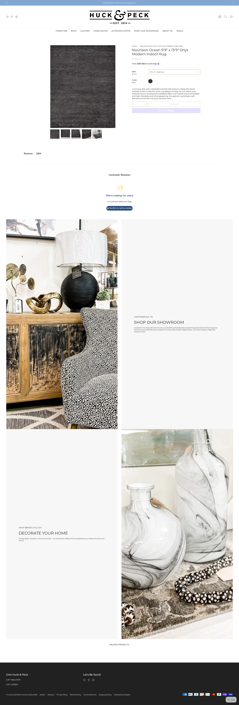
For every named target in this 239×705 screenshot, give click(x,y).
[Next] (232, 3)
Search (42, 695)
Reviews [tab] (28, 153)
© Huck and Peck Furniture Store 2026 (21, 695)
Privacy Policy (62, 695)
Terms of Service (90, 695)
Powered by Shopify (122, 695)
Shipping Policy (105, 695)
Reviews (51, 695)
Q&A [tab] (38, 153)
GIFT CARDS (12, 684)
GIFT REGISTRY (13, 680)
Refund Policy (75, 695)
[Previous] (7, 3)
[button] (225, 17)
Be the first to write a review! (119, 208)
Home (134, 46)
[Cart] (231, 17)
